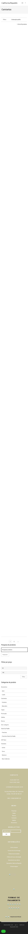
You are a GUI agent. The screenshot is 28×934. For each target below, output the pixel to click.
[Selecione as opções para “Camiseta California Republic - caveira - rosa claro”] (4, 267)
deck (3, 691)
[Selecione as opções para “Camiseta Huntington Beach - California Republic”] (4, 403)
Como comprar (14, 847)
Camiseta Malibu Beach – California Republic (14, 502)
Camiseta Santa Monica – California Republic (14, 592)
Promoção (4, 713)
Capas (2, 710)
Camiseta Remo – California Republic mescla (14, 517)
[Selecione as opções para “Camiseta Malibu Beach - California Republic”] (4, 496)
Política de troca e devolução (14, 857)
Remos (3, 721)
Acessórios (4, 687)
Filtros (4, 19)
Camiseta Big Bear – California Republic (14, 201)
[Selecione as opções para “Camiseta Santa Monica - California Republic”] (4, 585)
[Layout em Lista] (4, 24)
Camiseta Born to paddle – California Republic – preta (14, 245)
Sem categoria (5, 724)
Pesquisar (5, 654)
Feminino (14, 66)
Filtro (23, 676)
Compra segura (14, 866)
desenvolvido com (8, 925)
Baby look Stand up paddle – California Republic (14, 110)
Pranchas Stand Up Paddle (8, 736)
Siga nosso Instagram (15, 883)
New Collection (17, 204)
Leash (3, 694)
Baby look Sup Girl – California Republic (14, 138)
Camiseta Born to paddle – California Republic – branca (14, 216)
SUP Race (3, 740)
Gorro (3, 751)
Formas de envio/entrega (14, 850)
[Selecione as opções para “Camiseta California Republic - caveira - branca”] (4, 253)
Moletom (4, 755)
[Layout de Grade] (6, 24)
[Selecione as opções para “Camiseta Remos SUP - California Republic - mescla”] (4, 539)
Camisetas (9, 66)
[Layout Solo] (2, 24)
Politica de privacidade (14, 853)
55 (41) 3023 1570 (14, 780)
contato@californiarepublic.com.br (14, 787)
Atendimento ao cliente (14, 860)
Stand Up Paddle (5, 728)
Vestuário (19, 66)
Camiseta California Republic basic (14, 334)
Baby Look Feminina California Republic (14, 63)
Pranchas (4, 732)
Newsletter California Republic (14, 863)
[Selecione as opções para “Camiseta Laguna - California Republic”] (4, 449)
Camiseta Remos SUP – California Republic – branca (14, 531)
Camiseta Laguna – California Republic (14, 456)
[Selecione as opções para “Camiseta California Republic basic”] (4, 328)
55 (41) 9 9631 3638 (14, 782)
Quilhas (3, 717)
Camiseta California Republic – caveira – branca (14, 259)
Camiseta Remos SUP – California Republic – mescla (14, 545)
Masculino (14, 158)
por (16, 925)
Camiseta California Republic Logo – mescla (14, 381)
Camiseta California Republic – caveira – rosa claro (14, 273)
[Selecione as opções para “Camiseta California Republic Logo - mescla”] (4, 374)
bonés (3, 747)
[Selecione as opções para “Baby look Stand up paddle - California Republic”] (4, 103)
